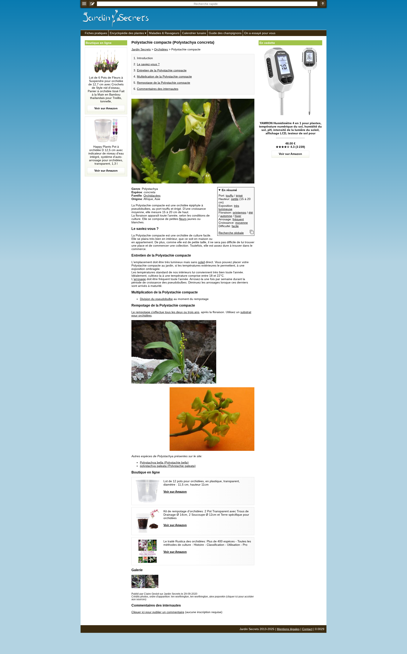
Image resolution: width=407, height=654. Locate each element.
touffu (229, 195)
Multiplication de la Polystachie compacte (164, 76)
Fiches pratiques (96, 33)
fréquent (238, 219)
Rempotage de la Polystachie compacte (163, 82)
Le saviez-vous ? (148, 64)
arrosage (140, 279)
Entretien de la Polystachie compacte (162, 70)
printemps (239, 212)
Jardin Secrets (141, 49)
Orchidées (161, 49)
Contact (307, 629)
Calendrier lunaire (194, 33)
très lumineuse (229, 207)
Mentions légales (288, 629)
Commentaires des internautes (157, 88)
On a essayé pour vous (259, 33)
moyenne (241, 222)
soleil (201, 262)
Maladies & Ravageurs (164, 33)
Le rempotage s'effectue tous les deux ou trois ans (165, 312)
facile (235, 226)
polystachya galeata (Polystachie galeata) (168, 466)
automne (226, 216)
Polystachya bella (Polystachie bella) (164, 462)
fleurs (183, 219)
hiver (238, 216)
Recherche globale (231, 233)
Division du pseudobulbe (156, 299)
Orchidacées (152, 195)
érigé (239, 195)
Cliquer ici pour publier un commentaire (157, 612)
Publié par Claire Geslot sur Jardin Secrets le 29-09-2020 (164, 593)
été (251, 212)
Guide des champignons (225, 33)
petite (234, 199)
